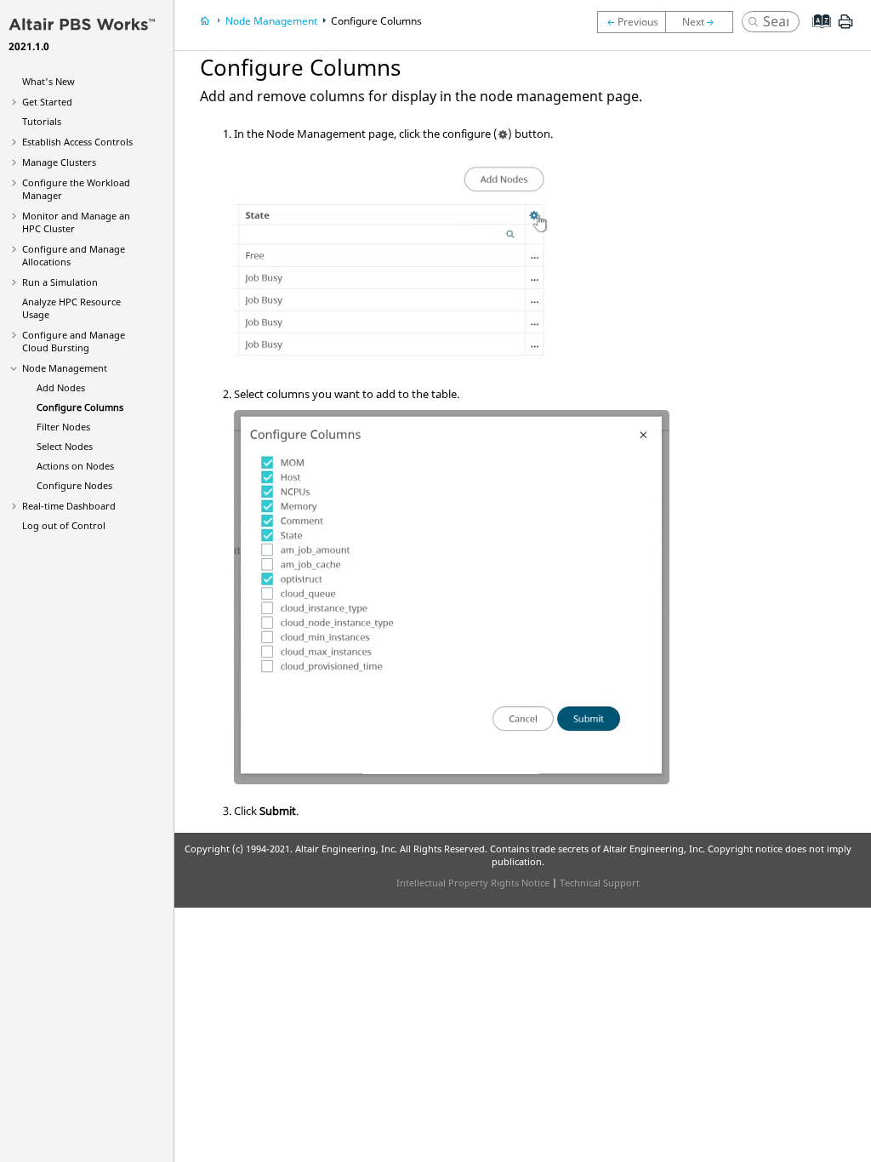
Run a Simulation (60, 282)
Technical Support (600, 882)
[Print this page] (845, 28)
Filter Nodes (63, 426)
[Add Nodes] (631, 22)
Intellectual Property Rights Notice (472, 882)
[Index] (816, 34)
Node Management (64, 368)
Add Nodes (61, 387)
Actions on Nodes (75, 465)
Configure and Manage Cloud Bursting (73, 341)
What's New (48, 81)
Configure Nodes (74, 485)
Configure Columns (80, 407)
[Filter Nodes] (703, 22)
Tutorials (41, 121)
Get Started (47, 101)
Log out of (63, 525)
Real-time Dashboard (69, 505)
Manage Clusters (59, 162)
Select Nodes (65, 446)
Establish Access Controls (77, 141)
